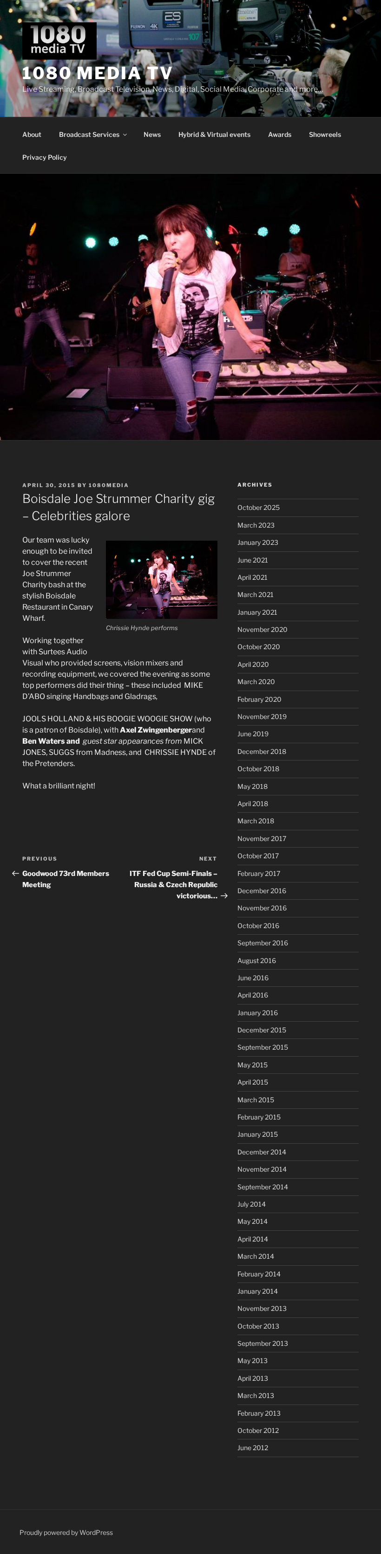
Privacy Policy (44, 157)
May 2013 (252, 1360)
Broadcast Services (89, 134)
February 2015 (259, 1117)
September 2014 (262, 1187)
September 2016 (262, 943)
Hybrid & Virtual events (214, 134)
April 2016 (252, 995)
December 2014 (261, 1152)
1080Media (109, 485)
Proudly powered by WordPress (66, 1532)
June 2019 (253, 734)
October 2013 (258, 1326)
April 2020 (253, 664)
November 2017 (261, 838)
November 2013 (262, 1308)
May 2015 (252, 1065)
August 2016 (256, 960)
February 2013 (259, 1413)
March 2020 (256, 681)
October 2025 (258, 507)
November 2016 (262, 908)
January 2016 (257, 1013)
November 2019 (262, 716)
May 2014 (252, 1221)
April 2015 (252, 1082)
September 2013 (262, 1343)
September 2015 (262, 1047)
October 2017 (258, 856)
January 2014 (257, 1291)
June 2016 (253, 978)
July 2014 (251, 1204)
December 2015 (261, 1030)
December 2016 (261, 891)
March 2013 (255, 1395)
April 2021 (252, 577)
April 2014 (252, 1239)
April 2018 (252, 804)
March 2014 (255, 1256)
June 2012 (252, 1448)
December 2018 (261, 751)
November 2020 (262, 629)
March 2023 (256, 525)
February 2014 (259, 1274)
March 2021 (255, 594)
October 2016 (258, 926)
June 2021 (252, 560)
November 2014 (262, 1169)
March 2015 (255, 1100)
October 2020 (258, 647)
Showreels (325, 134)
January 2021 (257, 612)
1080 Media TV (97, 73)
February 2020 (259, 699)
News (152, 134)
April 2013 (252, 1378)
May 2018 (252, 786)
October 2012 (258, 1430)
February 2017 (258, 873)
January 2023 (257, 542)
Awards (279, 134)
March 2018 (255, 821)
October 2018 (258, 769)
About (31, 134)
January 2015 (257, 1134)
